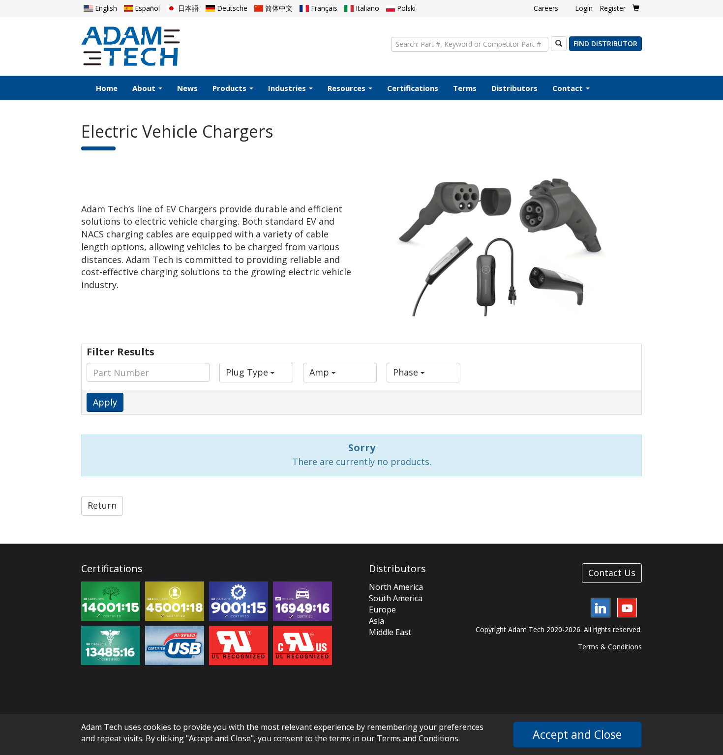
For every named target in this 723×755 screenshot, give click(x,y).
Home (107, 88)
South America (395, 598)
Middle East (390, 632)
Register (613, 8)
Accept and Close (577, 734)
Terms (465, 88)
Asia (376, 620)
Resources (347, 88)
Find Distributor (605, 43)
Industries (288, 88)
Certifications (412, 88)
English (105, 8)
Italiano (366, 8)
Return (102, 505)
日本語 (187, 8)
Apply (105, 402)
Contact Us (611, 573)
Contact (568, 88)
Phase (407, 372)
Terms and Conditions (417, 738)
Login (584, 8)
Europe (382, 609)
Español (146, 8)
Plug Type (248, 372)
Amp (320, 372)
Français (323, 8)
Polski (405, 8)
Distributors (514, 88)
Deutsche (231, 8)
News (187, 88)
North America (396, 586)
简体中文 (278, 8)
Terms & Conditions (610, 646)
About (144, 88)
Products (230, 88)
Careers (546, 8)
